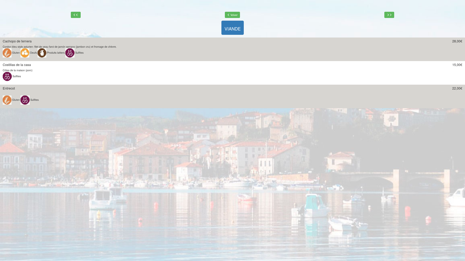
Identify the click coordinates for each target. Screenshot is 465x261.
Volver (234, 15)
